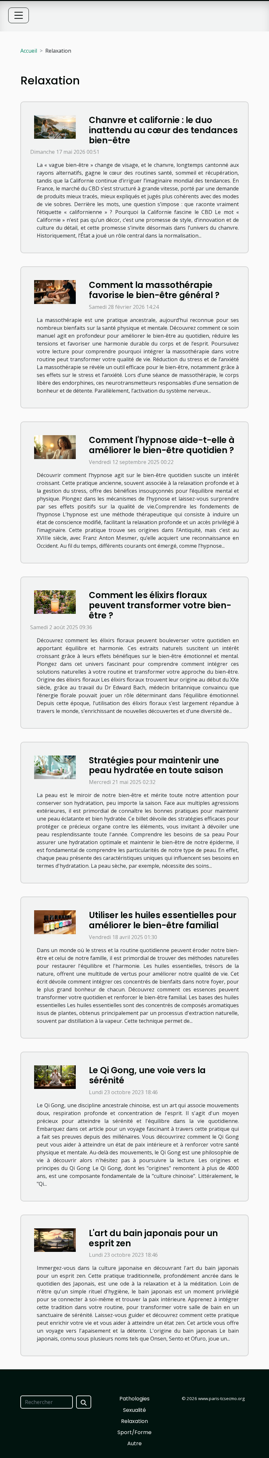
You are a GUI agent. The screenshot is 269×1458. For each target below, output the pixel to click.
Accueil (28, 50)
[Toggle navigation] (18, 15)
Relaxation (134, 1421)
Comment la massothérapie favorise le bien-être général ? (154, 290)
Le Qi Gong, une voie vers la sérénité (147, 1075)
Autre (134, 1443)
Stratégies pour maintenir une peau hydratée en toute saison (156, 765)
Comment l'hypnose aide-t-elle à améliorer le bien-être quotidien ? (162, 445)
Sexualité (134, 1410)
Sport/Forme (134, 1432)
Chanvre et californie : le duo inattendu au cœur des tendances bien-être (163, 130)
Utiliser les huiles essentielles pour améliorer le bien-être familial (163, 920)
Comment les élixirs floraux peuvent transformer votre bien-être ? (160, 605)
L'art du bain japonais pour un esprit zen (153, 1238)
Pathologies (134, 1398)
